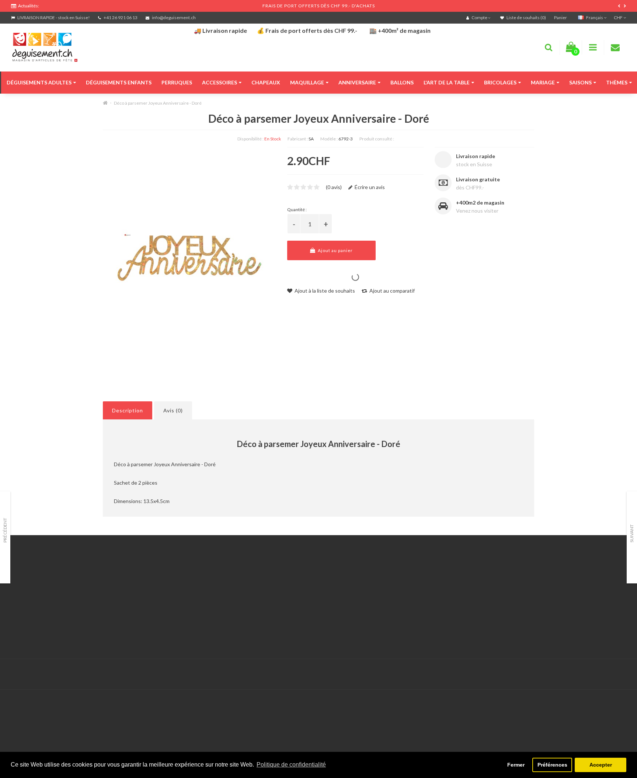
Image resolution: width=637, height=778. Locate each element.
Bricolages (500, 82)
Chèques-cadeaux (449, 578)
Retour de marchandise (246, 597)
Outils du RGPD (29, 578)
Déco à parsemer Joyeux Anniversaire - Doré (158, 103)
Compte (229, 588)
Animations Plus (29, 588)
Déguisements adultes (39, 82)
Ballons (402, 82)
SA (311, 139)
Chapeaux (265, 82)
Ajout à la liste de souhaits (324, 290)
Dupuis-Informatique (272, 670)
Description (127, 410)
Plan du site (441, 606)
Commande (233, 606)
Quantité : (297, 209)
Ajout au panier (335, 250)
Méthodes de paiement (38, 615)
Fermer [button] (516, 765)
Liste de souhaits (239, 615)
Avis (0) (173, 410)
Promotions (441, 588)
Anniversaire (357, 82)
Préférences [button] (552, 765)
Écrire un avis (369, 187)
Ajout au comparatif (391, 290)
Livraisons (22, 606)
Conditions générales (35, 624)
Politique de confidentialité (42, 634)
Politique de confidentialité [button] (291, 764)
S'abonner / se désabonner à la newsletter (476, 597)
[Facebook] (604, 674)
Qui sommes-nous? (33, 597)
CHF (618, 17)
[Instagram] (619, 674)
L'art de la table (447, 82)
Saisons (580, 82)
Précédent (5, 530)
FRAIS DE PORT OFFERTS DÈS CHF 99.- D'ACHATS (318, 5)
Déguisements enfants (119, 82)
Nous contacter (238, 578)
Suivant (631, 533)
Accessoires (219, 82)
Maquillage (307, 82)
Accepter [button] (600, 765)
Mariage (543, 82)
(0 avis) (334, 187)
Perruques (176, 82)
